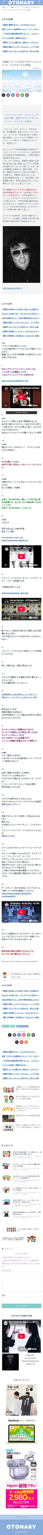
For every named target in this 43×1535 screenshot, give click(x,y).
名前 (3, 1295)
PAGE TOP (22, 1517)
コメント (6, 1270)
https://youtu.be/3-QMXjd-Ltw (15, 540)
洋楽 (13, 1026)
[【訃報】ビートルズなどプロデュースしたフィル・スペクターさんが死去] (13, 95)
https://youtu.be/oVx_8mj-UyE (15, 593)
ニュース (6, 1026)
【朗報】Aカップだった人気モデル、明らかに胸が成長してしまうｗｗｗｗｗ (21, 51)
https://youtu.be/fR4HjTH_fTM (15, 381)
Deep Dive (30, 1355)
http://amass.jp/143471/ (12, 288)
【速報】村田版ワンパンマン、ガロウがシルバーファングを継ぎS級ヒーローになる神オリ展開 (21, 331)
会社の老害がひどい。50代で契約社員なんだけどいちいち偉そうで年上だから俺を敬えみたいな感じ (21, 318)
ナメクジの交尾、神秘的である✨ (14, 38)
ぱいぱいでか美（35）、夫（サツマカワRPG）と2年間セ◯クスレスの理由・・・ (21, 314)
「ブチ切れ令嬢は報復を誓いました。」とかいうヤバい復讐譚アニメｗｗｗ (21, 34)
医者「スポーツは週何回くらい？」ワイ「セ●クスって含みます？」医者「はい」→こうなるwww (21, 29)
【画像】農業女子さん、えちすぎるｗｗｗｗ (18, 25)
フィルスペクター (23, 1026)
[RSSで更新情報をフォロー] (26, 1042)
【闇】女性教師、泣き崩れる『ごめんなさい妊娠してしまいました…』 (21, 336)
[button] (38, 711)
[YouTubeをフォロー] (21, 1042)
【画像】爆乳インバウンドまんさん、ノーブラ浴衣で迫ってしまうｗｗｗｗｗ (21, 47)
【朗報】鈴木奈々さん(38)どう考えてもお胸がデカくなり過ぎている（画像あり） (21, 309)
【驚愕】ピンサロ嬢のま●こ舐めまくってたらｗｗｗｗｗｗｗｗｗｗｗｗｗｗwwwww (21, 42)
